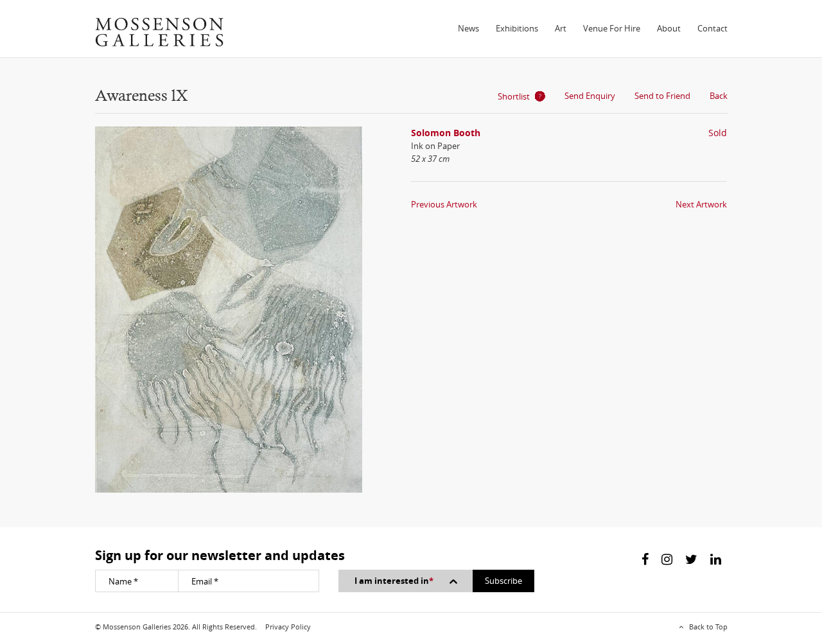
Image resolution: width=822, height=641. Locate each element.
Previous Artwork (444, 204)
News (468, 28)
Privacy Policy (288, 626)
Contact (712, 28)
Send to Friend (662, 95)
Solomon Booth (445, 133)
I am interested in (393, 580)
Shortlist (514, 96)
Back (719, 95)
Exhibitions (517, 28)
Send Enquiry (589, 95)
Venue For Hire (611, 28)
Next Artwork (701, 204)
